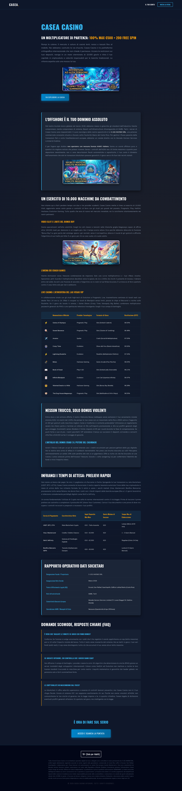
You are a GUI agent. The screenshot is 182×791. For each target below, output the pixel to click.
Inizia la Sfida (165, 4)
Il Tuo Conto (150, 4)
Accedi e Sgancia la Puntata (91, 733)
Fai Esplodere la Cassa (55, 97)
